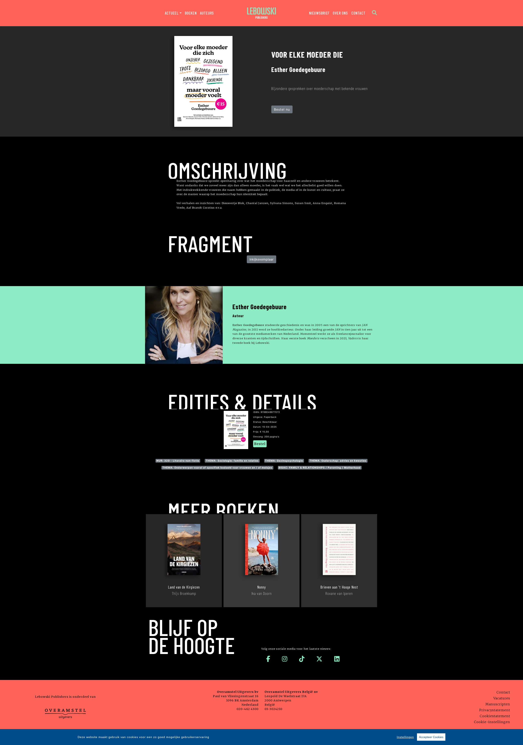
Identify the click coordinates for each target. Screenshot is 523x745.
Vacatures (501, 698)
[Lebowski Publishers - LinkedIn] (337, 659)
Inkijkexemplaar (261, 259)
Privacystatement (494, 710)
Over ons (340, 13)
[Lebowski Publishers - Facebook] (268, 659)
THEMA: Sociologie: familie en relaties (232, 460)
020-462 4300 (247, 709)
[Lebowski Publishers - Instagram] (284, 659)
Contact (358, 13)
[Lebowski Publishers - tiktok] (302, 659)
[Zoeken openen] (374, 13)
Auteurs (207, 13)
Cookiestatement (495, 716)
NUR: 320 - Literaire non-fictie (177, 460)
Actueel (172, 13)
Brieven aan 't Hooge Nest (339, 587)
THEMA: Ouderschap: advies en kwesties (338, 460)
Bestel (260, 444)
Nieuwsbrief (319, 13)
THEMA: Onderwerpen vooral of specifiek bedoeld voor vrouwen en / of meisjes (217, 467)
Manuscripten (497, 704)
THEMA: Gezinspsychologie (284, 460)
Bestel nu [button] (282, 109)
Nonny (261, 587)
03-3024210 (273, 709)
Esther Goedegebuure (259, 306)
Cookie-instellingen (492, 722)
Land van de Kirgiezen (184, 587)
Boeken (191, 13)
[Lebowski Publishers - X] (319, 659)
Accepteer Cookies (431, 737)
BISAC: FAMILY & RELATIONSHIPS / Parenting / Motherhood (320, 467)
